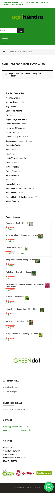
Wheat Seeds (11, 201)
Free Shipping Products (16, 137)
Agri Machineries (13, 98)
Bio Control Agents (14, 111)
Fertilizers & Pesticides (15, 128)
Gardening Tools (13, 145)
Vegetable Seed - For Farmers (18, 188)
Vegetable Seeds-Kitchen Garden (20, 197)
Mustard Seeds (12, 162)
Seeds (8, 180)
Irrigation (10, 154)
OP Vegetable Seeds (14, 167)
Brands (9, 115)
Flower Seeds (11, 132)
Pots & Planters (12, 175)
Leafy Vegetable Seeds (16, 158)
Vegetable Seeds (13, 193)
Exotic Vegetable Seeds (16, 124)
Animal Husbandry (14, 102)
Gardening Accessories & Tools (19, 141)
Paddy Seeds (11, 171)
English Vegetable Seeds (16, 119)
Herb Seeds (11, 150)
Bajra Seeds (11, 106)
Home (4, 52)
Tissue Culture (12, 184)
